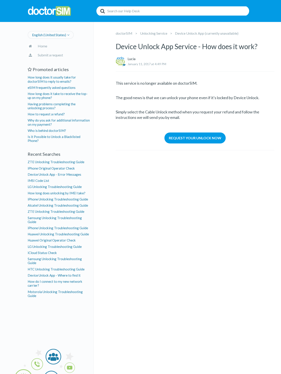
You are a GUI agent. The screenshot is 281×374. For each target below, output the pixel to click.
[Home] (61, 11)
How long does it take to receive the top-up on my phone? (58, 96)
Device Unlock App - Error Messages (54, 174)
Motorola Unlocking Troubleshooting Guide (55, 294)
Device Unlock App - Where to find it (54, 275)
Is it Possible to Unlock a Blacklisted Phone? (54, 139)
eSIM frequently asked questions (52, 87)
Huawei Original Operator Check (52, 240)
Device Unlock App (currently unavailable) (206, 33)
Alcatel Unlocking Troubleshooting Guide (58, 205)
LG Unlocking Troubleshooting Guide (55, 187)
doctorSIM (124, 33)
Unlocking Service (153, 33)
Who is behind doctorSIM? (47, 130)
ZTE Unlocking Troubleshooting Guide (56, 162)
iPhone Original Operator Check (51, 168)
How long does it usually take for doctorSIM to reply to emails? (52, 79)
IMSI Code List (38, 181)
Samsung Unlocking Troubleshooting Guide (55, 220)
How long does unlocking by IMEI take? (56, 193)
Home (42, 46)
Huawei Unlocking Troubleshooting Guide (58, 234)
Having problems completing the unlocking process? (52, 106)
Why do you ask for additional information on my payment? (59, 122)
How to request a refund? (46, 114)
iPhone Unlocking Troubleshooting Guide (58, 199)
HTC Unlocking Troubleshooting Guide (56, 269)
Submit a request (50, 55)
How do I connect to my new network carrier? (55, 283)
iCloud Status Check (42, 253)
